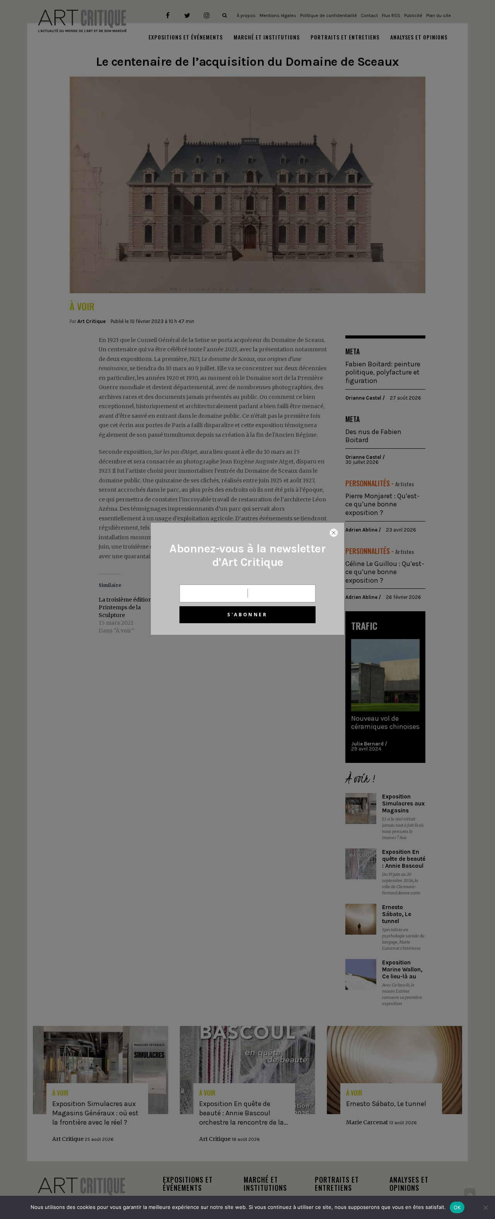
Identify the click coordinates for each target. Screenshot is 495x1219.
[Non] (485, 1207)
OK (457, 1207)
